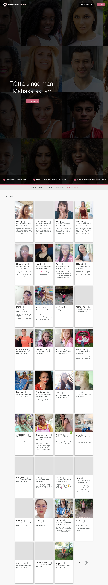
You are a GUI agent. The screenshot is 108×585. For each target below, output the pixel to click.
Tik (37, 477)
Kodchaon (81, 349)
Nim (78, 392)
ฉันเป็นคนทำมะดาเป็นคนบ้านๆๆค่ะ (83, 529)
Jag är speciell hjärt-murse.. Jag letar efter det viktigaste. (44, 400)
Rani (58, 264)
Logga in (101, 5)
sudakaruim (22, 349)
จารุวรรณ (21, 563)
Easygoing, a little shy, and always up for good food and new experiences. (64, 443)
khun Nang (21, 264)
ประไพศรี (60, 307)
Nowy (59, 435)
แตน (58, 392)
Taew (58, 477)
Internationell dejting (36, 187)
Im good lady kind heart (22, 442)
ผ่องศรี (19, 520)
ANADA (79, 264)
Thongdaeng (42, 221)
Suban (59, 520)
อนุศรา (59, 563)
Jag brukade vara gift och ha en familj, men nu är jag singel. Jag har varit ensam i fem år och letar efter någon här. (44, 317)
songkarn (20, 477)
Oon (78, 435)
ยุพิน (78, 478)
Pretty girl (41, 392)
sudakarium (41, 349)
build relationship (41, 570)
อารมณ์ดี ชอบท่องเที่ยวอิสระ (83, 442)
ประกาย (40, 307)
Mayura (20, 392)
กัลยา (38, 520)
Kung (58, 221)
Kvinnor (49, 187)
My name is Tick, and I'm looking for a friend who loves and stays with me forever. (44, 486)
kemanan (60, 349)
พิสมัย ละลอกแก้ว (42, 435)
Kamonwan (81, 307)
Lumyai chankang (42, 562)
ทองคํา (79, 520)
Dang (18, 307)
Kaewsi (79, 221)
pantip (39, 264)
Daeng (19, 221)
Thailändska (59, 187)
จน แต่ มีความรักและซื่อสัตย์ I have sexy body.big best (83, 357)
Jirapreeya (21, 435)
